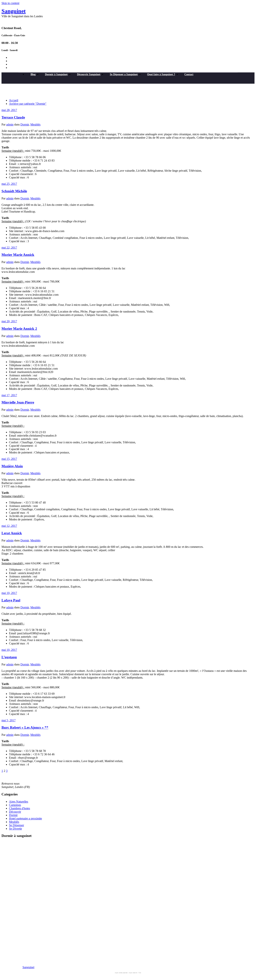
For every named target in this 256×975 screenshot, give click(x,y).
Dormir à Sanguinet (56, 74)
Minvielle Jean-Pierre (17, 402)
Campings (15, 805)
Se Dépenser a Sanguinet (124, 74)
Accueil (13, 100)
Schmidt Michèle (14, 191)
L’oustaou (9, 657)
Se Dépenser (16, 825)
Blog (33, 74)
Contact (188, 74)
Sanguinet (13, 11)
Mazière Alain (12, 466)
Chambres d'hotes (19, 808)
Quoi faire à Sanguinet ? (161, 74)
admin (9, 124)
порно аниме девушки (121, 972)
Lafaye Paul (10, 600)
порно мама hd (133, 972)
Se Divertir (15, 828)
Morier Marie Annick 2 (19, 329)
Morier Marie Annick (17, 255)
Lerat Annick (11, 533)
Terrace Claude (13, 117)
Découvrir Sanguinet (88, 74)
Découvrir (15, 811)
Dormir (24, 124)
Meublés (35, 124)
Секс (139, 972)
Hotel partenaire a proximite (25, 818)
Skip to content (10, 3)
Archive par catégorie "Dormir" (27, 103)
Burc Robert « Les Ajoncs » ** (24, 727)
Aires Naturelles (18, 801)
